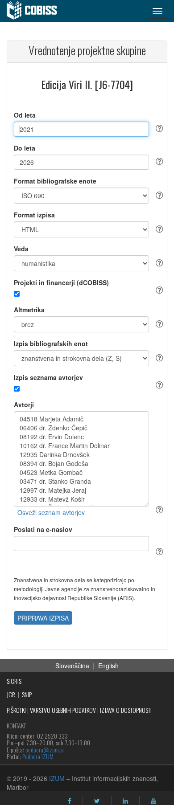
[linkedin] (125, 801)
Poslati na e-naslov (43, 529)
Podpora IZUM (38, 756)
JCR (11, 694)
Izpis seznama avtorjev (48, 377)
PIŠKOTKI (16, 710)
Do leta (24, 147)
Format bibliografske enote (55, 180)
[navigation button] (157, 11)
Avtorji (24, 404)
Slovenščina (72, 665)
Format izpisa (34, 214)
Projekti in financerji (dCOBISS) (61, 282)
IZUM (57, 778)
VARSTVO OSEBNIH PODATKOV (63, 710)
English (108, 665)
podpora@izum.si (44, 749)
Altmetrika (29, 309)
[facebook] (69, 801)
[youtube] (153, 801)
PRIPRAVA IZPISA (43, 617)
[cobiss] (36, 11)
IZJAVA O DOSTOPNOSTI (126, 710)
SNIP (27, 694)
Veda (21, 248)
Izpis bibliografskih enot (51, 343)
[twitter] (97, 801)
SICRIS (14, 681)
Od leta (25, 114)
